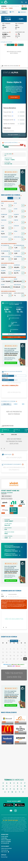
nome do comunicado (12, 594)
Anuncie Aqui (4, 857)
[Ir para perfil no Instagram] (15, 811)
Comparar (24, 8)
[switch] (14, 66)
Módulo (6, 839)
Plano (4, 836)
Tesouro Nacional (12, 820)
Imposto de (6, 841)
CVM (6, 820)
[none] (14, 180)
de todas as (14, 337)
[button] (2, 2)
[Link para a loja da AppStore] (19, 805)
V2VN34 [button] (4, 12)
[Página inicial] (6, 2)
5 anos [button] (15, 404)
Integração (5, 843)
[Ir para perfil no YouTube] (11, 811)
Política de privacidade (6, 848)
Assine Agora (14, 97)
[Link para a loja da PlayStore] (8, 805)
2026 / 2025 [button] (6, 404)
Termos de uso (4, 850)
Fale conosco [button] (5, 851)
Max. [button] (23, 404)
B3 (3, 820)
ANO (2, 594)
